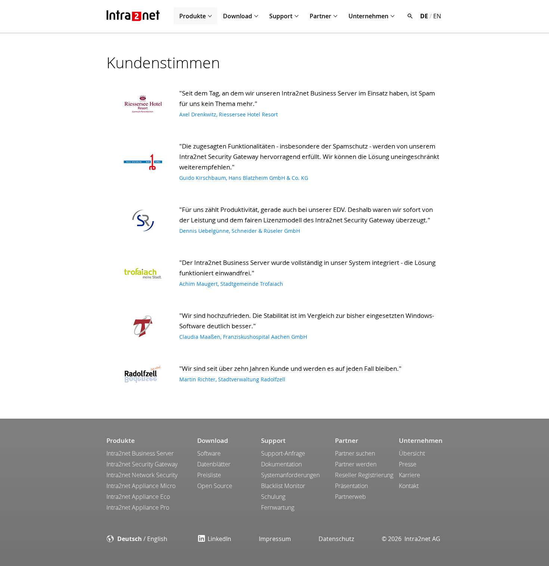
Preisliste (209, 475)
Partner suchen (355, 453)
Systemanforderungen (290, 475)
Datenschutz (336, 539)
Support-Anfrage (283, 453)
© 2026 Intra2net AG (411, 539)
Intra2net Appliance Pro (137, 507)
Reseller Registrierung (364, 475)
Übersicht (412, 453)
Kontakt (409, 486)
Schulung (273, 496)
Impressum (275, 539)
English (157, 539)
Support (280, 16)
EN (437, 16)
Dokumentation (281, 464)
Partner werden (355, 464)
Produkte (192, 16)
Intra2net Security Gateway (141, 464)
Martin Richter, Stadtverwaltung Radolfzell (232, 379)
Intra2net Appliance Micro (141, 486)
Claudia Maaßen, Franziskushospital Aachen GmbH (243, 336)
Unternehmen (368, 16)
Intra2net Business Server (140, 453)
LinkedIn (219, 539)
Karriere (409, 475)
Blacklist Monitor (283, 486)
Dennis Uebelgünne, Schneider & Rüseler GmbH (239, 230)
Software (209, 453)
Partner (320, 16)
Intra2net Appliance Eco (138, 496)
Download (237, 16)
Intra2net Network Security (141, 475)
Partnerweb (350, 496)
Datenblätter (213, 464)
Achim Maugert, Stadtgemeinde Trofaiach (231, 283)
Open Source (214, 486)
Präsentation (351, 486)
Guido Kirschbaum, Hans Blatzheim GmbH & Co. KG (243, 177)
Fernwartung (277, 507)
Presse (407, 464)
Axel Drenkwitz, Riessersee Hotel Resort (228, 114)
